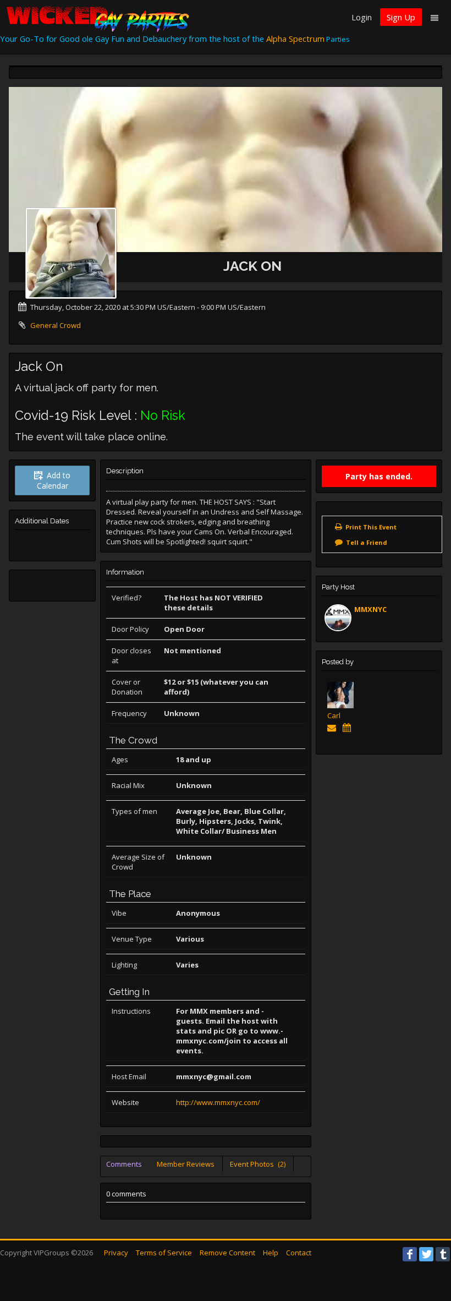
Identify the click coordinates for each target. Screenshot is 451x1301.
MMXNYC (370, 609)
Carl (333, 715)
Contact (298, 1253)
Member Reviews (186, 1164)
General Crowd (55, 325)
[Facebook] (410, 1254)
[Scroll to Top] (426, 1248)
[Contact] (333, 727)
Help (270, 1253)
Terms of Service (164, 1253)
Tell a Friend (366, 542)
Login (361, 17)
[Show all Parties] (349, 727)
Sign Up (401, 17)
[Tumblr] (443, 1254)
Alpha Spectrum (295, 38)
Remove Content (227, 1253)
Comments (124, 1164)
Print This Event (371, 527)
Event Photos (257, 1164)
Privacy (116, 1253)
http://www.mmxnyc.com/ (218, 1102)
